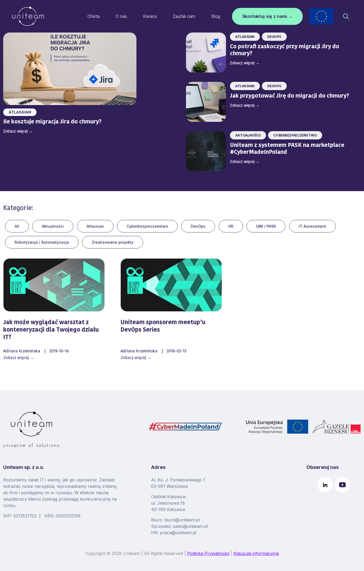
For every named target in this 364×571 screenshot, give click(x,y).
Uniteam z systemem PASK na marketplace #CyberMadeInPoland (287, 149)
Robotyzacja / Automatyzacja (42, 242)
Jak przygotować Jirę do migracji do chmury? (290, 96)
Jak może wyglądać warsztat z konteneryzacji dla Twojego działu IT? (51, 330)
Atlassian (20, 112)
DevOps (198, 226)
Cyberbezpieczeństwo (147, 226)
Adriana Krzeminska (21, 351)
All (17, 226)
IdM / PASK (266, 226)
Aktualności (53, 226)
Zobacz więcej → (18, 358)
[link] (321, 16)
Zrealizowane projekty (113, 242)
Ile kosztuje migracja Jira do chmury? (53, 122)
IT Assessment (312, 226)
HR (230, 226)
